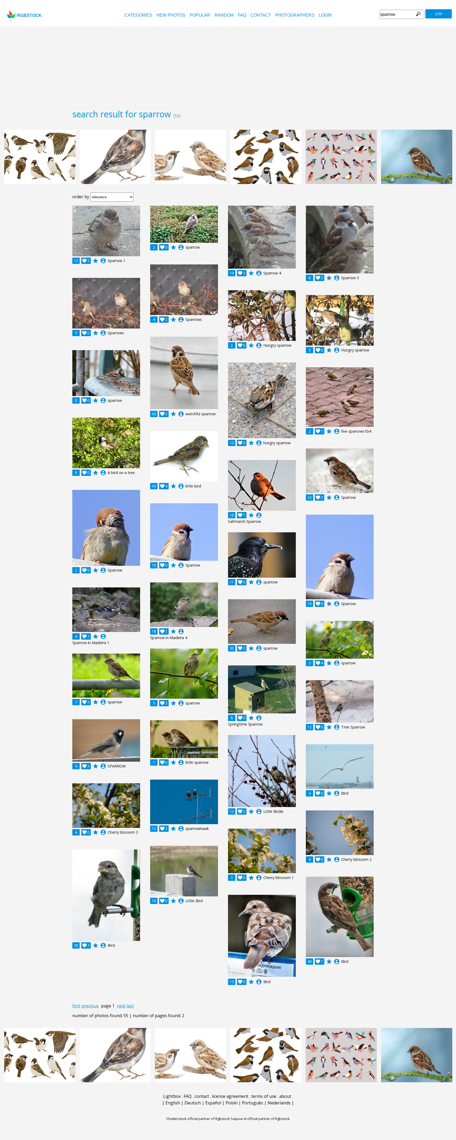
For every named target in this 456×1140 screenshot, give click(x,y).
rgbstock (29, 15)
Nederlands (279, 1103)
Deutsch (192, 1103)
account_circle (103, 261)
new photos (171, 15)
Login (325, 15)
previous (90, 1006)
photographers (295, 15)
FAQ (242, 15)
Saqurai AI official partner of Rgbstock (260, 1118)
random (224, 15)
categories (138, 15)
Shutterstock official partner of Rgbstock (198, 1118)
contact (260, 15)
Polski (232, 1103)
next (121, 1006)
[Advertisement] (228, 66)
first (76, 1006)
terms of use (263, 1096)
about (285, 1096)
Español (213, 1103)
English (172, 1103)
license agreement (230, 1096)
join (438, 14)
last (130, 1006)
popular (200, 15)
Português (252, 1103)
